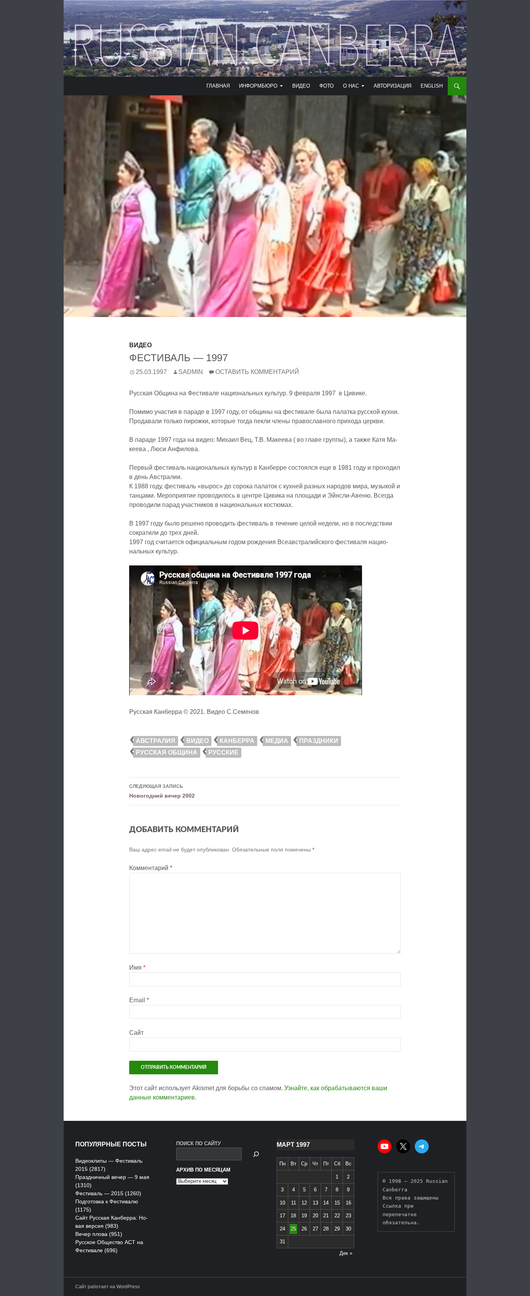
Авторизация (392, 86)
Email (139, 1000)
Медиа (276, 741)
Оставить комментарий (257, 372)
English (432, 86)
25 (293, 1229)
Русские (223, 752)
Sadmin (190, 372)
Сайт (136, 1032)
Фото (326, 86)
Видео (301, 86)
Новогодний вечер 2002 (162, 791)
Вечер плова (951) (98, 1234)
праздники (318, 741)
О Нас (351, 86)
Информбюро (258, 86)
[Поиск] (256, 1154)
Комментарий (150, 868)
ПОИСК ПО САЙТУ (198, 1143)
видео (197, 741)
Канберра (237, 741)
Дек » (345, 1253)
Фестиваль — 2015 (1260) (108, 1193)
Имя (137, 967)
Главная (218, 86)
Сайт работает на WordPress (107, 1286)
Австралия (155, 741)
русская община (166, 752)
